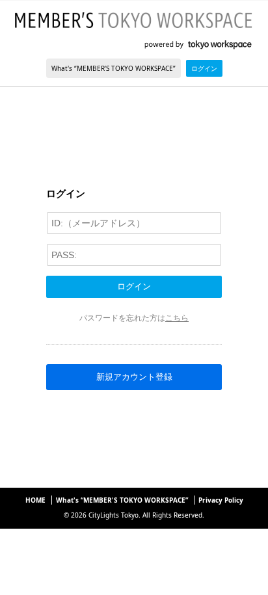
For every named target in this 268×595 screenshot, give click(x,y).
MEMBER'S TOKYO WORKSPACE (134, 20)
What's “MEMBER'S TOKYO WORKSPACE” (113, 68)
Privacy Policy (220, 500)
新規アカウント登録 (134, 376)
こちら (177, 317)
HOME (35, 500)
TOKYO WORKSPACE (199, 44)
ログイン (204, 68)
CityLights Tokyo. (114, 515)
